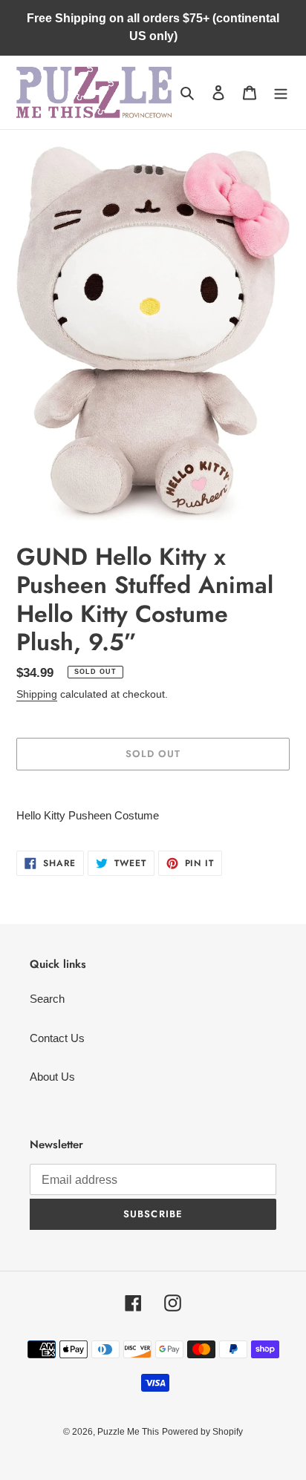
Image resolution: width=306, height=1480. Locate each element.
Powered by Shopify (202, 1432)
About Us (52, 1076)
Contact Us (57, 1038)
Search (47, 998)
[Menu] (280, 92)
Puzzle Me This (128, 1432)
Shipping (36, 694)
